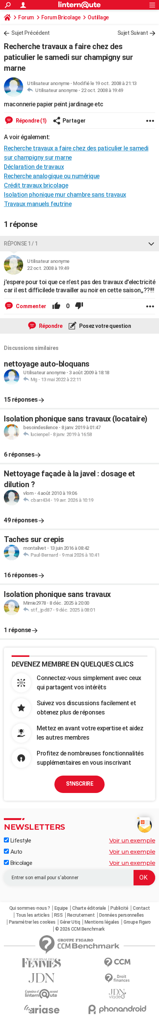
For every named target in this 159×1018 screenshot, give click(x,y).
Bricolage (20, 862)
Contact (141, 908)
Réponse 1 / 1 (21, 243)
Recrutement (81, 915)
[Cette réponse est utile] (56, 306)
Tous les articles (33, 915)
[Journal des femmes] (42, 963)
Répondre (50, 326)
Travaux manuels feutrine (37, 204)
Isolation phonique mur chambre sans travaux (65, 194)
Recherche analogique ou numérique (52, 176)
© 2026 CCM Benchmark (79, 929)
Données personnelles (121, 915)
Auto (15, 851)
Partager (74, 121)
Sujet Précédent (30, 33)
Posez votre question (104, 326)
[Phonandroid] (117, 1009)
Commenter (30, 306)
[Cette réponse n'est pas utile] (79, 306)
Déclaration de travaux (34, 167)
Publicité (119, 908)
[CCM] (117, 962)
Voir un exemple (132, 840)
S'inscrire (79, 784)
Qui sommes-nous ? (29, 908)
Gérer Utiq (70, 922)
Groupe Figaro (137, 922)
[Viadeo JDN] (117, 994)
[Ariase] (42, 1009)
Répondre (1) (31, 121)
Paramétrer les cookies (32, 922)
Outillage (98, 17)
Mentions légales (102, 922)
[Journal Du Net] (42, 978)
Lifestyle (20, 840)
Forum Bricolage (61, 17)
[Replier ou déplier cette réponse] (151, 243)
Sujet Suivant (132, 33)
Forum (26, 17)
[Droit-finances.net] (117, 978)
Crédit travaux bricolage (36, 185)
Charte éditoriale (89, 908)
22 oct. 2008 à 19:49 (102, 90)
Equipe (61, 908)
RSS (58, 915)
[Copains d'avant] (42, 994)
